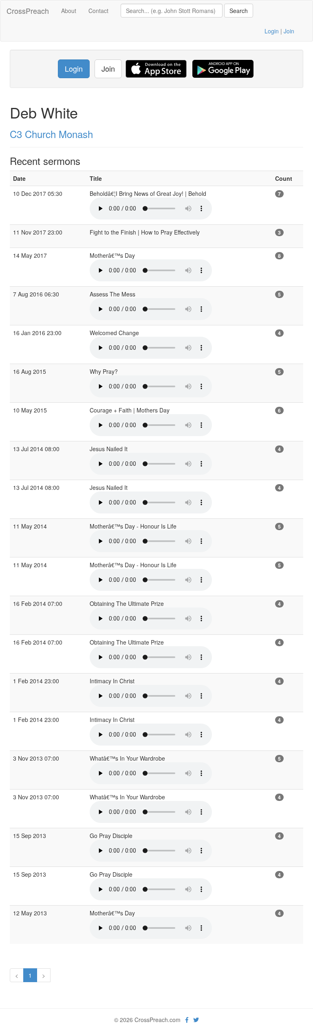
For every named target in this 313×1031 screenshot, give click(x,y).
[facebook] (186, 1020)
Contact (98, 11)
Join (289, 31)
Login (272, 31)
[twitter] (196, 1020)
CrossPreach (28, 10)
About (68, 11)
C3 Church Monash (51, 134)
